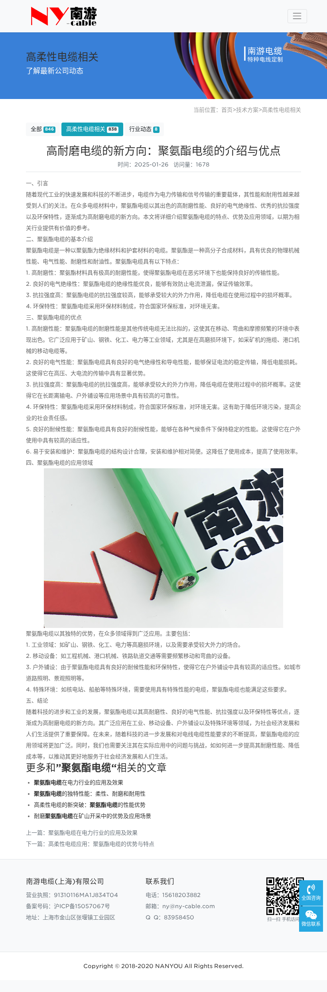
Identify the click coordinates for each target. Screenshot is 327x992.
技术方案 (247, 110)
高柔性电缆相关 (281, 110)
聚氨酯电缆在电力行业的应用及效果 (93, 833)
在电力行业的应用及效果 (78, 782)
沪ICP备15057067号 (82, 906)
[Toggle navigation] (297, 16)
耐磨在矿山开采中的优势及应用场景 (92, 816)
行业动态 (143, 129)
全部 (42, 129)
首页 (226, 110)
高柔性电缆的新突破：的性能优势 (90, 805)
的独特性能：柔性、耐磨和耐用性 (90, 793)
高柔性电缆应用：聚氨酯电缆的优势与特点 (101, 844)
